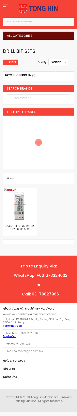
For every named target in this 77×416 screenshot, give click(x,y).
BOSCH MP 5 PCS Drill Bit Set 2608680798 (20, 227)
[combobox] (38, 22)
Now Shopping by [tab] (18, 75)
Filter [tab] (12, 62)
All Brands (69, 88)
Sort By (42, 62)
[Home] (38, 8)
